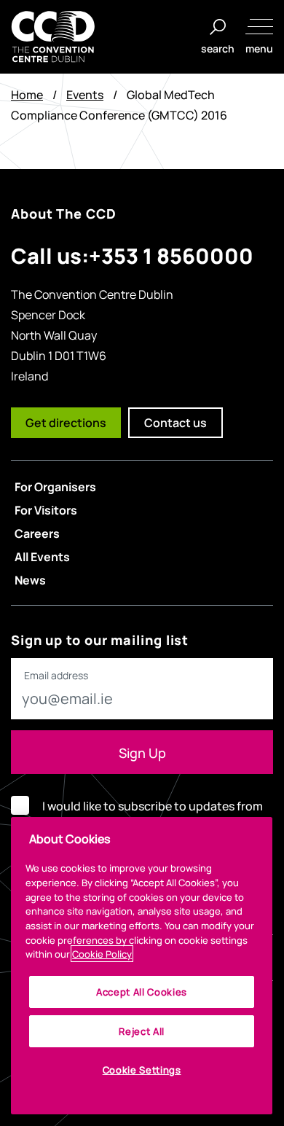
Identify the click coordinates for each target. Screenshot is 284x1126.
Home (27, 94)
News (30, 579)
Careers (37, 533)
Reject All (142, 1031)
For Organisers (55, 486)
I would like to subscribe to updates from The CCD (152, 815)
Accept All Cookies (141, 991)
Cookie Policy (102, 954)
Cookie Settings (142, 1069)
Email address (56, 675)
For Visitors (46, 509)
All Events (42, 556)
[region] (141, 965)
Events (84, 94)
